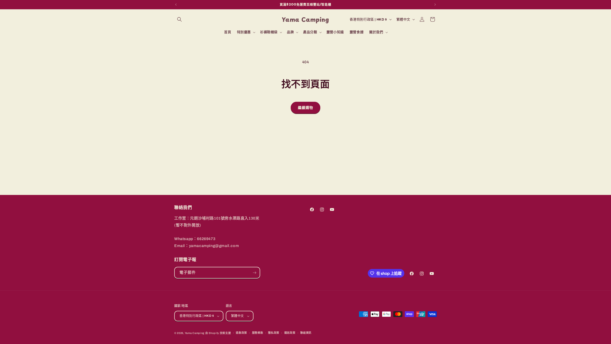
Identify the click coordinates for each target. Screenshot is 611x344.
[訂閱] (254, 273)
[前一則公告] (176, 4)
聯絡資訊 (305, 332)
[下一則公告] (435, 4)
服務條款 (257, 332)
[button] (179, 19)
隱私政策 (273, 332)
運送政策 (289, 332)
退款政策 (241, 332)
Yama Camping (195, 333)
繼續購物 (305, 108)
